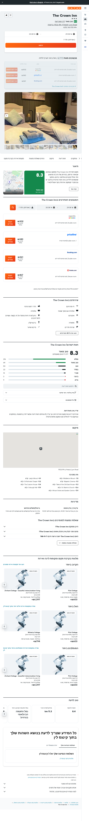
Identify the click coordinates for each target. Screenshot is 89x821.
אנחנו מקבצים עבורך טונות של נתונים (62, 788)
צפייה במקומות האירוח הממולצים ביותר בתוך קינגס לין (21, 649)
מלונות (66, 802)
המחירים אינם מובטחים (34, 777)
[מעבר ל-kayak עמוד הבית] (74, 8)
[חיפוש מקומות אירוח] (85, 19)
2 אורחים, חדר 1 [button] (69, 40)
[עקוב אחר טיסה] (85, 34)
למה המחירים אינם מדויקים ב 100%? (62, 791)
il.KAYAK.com (74, 802)
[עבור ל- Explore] (85, 30)
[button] (2, 2)
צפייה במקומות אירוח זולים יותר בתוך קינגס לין (19, 606)
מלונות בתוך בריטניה (46, 802)
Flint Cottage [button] (72, 591)
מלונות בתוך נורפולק (19, 802)
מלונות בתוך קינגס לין (66, 758)
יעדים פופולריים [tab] (51, 745)
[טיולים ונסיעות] (85, 41)
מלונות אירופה (58, 802)
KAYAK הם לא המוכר (68, 784)
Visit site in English (36, 2)
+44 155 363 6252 (70, 27)
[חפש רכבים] (85, 24)
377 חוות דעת (60, 21)
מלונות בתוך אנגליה (32, 802)
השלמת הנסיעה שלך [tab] (68, 745)
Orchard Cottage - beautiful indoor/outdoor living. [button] (22, 591)
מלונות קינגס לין (74, 804)
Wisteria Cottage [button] (34, 632)
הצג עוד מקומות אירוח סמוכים (13, 564)
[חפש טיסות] (85, 15)
